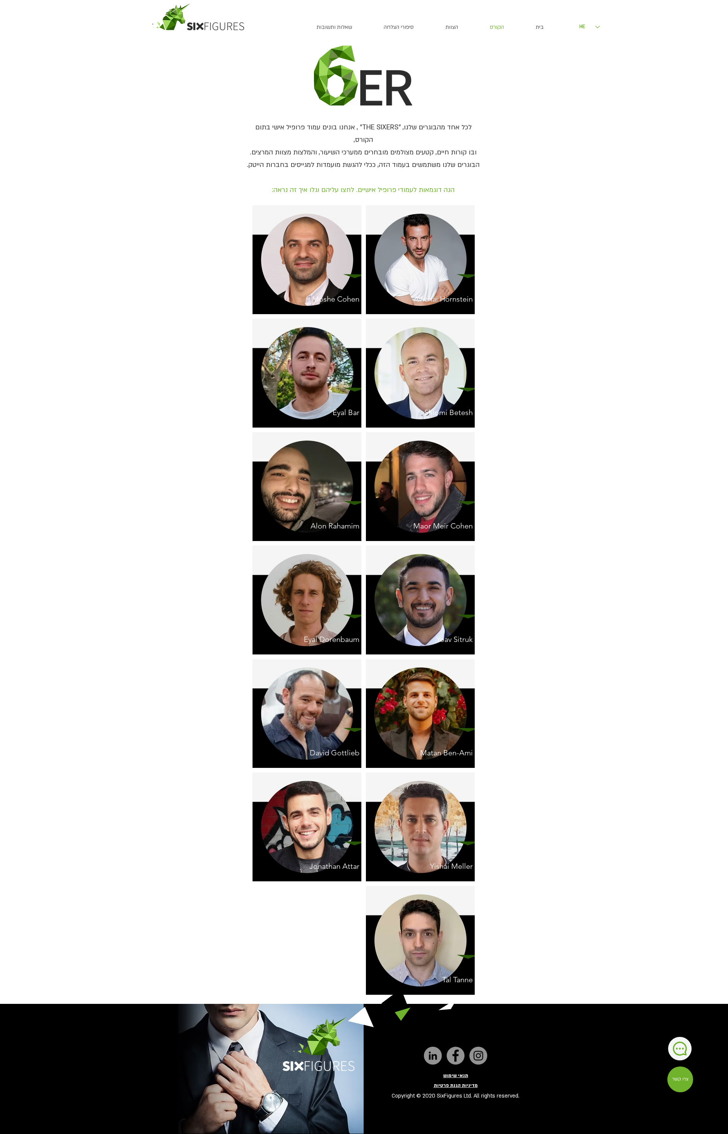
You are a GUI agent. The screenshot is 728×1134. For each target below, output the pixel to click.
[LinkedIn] (433, 1056)
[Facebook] (455, 1056)
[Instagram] (478, 1056)
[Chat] (680, 1048)
